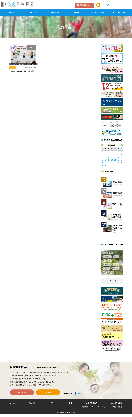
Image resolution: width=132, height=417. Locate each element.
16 (102, 160)
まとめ (105, 253)
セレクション (107, 257)
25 (109, 163)
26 (112, 163)
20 (115, 160)
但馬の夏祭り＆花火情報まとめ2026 (117, 193)
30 (102, 165)
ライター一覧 (111, 281)
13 (115, 157)
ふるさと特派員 (99, 12)
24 (105, 163)
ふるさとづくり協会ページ (47, 392)
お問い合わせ (117, 407)
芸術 (104, 260)
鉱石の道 (116, 264)
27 (115, 163)
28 (118, 163)
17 (105, 160)
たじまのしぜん (120, 12)
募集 (77, 12)
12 (112, 157)
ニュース (35, 12)
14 (118, 157)
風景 (111, 253)
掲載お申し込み (21, 392)
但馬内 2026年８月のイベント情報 (117, 204)
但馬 (104, 272)
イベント (56, 12)
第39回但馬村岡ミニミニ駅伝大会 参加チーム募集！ (117, 216)
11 (109, 157)
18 (109, 160)
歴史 (110, 260)
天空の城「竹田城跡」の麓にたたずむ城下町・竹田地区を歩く (117, 228)
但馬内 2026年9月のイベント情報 (117, 182)
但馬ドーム (115, 268)
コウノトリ (106, 268)
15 (121, 157)
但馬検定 (111, 272)
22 (121, 160)
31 (105, 165)
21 (118, 160)
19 (112, 160)
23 (102, 163)
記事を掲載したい (86, 5)
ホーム (13, 12)
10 (105, 157)
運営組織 (85, 407)
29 (121, 163)
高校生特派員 (107, 264)
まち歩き (116, 257)
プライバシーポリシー (100, 407)
